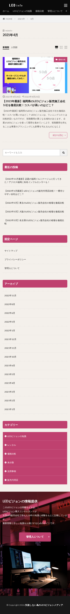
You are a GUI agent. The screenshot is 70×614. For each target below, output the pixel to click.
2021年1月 (9, 409)
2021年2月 (9, 400)
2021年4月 (9, 383)
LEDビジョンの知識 (22, 11)
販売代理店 (12, 480)
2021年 (21, 19)
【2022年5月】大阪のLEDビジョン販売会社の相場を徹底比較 (34, 211)
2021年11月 (10, 348)
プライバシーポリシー (15, 259)
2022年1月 (9, 330)
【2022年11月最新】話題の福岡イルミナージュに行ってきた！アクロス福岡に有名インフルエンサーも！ (33, 180)
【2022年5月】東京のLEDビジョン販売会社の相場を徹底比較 (34, 202)
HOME (9, 19)
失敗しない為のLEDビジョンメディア (44, 605)
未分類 (10, 462)
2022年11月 (10, 295)
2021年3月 (9, 391)
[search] (63, 152)
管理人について (55, 11)
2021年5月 (9, 374)
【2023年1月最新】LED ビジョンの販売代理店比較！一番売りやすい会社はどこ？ (34, 192)
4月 (32, 19)
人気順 (14, 47)
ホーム (6, 11)
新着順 (6, 47)
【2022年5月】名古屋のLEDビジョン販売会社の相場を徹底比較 (34, 222)
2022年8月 (9, 304)
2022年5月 (9, 321)
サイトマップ (10, 250)
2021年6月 (9, 365)
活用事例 (11, 471)
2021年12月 (10, 339)
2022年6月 (9, 313)
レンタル (11, 445)
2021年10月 (10, 356)
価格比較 (39, 11)
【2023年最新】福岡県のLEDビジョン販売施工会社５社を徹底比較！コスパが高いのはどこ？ (34, 103)
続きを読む (58, 135)
